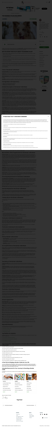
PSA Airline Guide (19, 417)
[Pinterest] (46, 414)
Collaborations (31, 416)
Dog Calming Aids (5, 384)
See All (4, 391)
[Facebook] (42, 414)
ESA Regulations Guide (19, 416)
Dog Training (29, 388)
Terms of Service (46, 425)
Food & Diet (17, 386)
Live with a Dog (29, 390)
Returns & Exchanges (19, 421)
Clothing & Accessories (18, 384)
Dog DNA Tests (5, 386)
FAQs (17, 415)
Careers (30, 417)
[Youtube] (44, 414)
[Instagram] (40, 414)
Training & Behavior (18, 388)
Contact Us (18, 414)
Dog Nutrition (29, 386)
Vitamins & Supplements (19, 390)
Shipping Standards (19, 418)
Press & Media (31, 415)
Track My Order (18, 419)
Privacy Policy (42, 425)
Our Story (30, 414)
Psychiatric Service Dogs (7, 390)
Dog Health (28, 384)
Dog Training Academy (6, 388)
